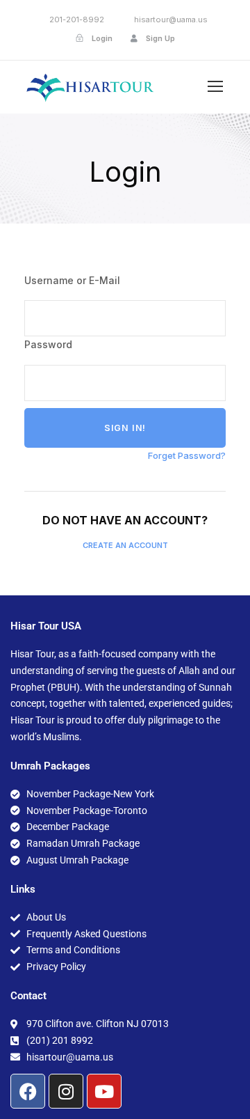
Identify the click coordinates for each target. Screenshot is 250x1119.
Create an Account (125, 545)
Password (48, 344)
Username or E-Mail (72, 280)
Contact (28, 995)
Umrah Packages (50, 766)
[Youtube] (104, 1091)
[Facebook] (27, 1091)
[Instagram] (66, 1091)
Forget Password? (187, 455)
